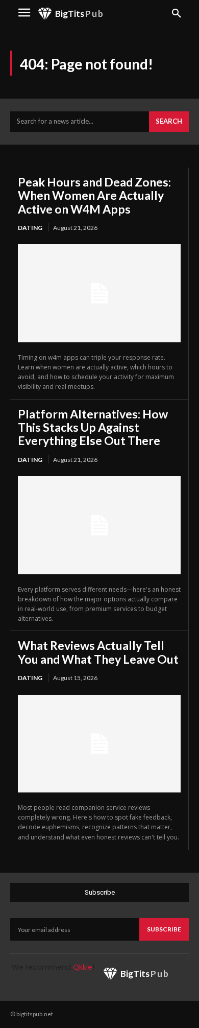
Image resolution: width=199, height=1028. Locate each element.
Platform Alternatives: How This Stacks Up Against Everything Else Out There (93, 427)
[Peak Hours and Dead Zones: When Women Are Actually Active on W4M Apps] (99, 293)
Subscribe (164, 929)
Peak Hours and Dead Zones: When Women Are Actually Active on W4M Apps (94, 195)
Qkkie (82, 967)
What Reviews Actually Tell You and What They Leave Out (98, 652)
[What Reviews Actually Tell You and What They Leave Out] (99, 743)
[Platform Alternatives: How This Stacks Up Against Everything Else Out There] (99, 525)
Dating (30, 227)
